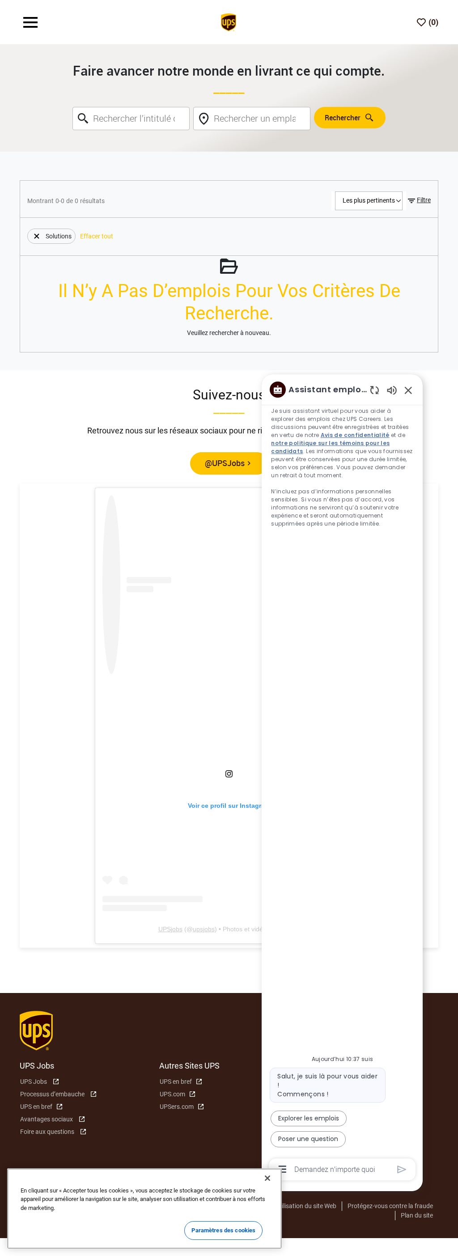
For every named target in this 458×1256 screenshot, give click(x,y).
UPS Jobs (33, 1081)
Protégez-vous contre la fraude (390, 1205)
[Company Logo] (228, 21)
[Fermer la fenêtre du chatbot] (408, 390)
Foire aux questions (47, 1132)
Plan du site (417, 1215)
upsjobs (204, 929)
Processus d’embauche (52, 1094)
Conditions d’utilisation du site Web (288, 1205)
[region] (342, 778)
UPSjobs (170, 929)
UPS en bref (36, 1106)
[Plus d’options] (282, 1169)
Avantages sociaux (46, 1119)
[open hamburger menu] (30, 22)
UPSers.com (177, 1106)
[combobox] (131, 118)
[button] (418, 200)
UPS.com (172, 1094)
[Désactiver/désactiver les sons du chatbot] (392, 389)
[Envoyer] (401, 1169)
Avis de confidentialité (355, 435)
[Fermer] (267, 1178)
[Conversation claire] (374, 390)
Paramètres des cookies (223, 1230)
